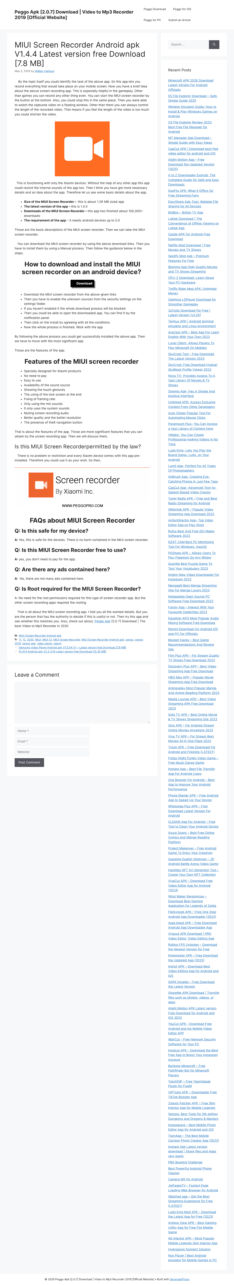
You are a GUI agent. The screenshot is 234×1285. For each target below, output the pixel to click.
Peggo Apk (102, 621)
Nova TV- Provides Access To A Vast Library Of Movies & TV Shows (191, 380)
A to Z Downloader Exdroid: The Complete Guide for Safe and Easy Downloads (193, 179)
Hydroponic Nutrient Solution (189, 1249)
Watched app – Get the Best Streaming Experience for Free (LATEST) (190, 1201)
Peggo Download (155, 9)
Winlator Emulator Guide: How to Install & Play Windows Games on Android (192, 111)
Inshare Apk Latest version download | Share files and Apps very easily (192, 1151)
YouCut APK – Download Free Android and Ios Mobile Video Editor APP (190, 1028)
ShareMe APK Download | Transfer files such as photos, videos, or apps (193, 997)
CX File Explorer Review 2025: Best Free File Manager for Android (190, 127)
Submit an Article (179, 20)
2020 (30, 639)
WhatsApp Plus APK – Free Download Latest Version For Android (189, 810)
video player (44, 643)
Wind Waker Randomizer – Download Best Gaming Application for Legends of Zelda (192, 901)
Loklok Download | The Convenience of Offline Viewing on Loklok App (193, 223)
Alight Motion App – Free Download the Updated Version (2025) (191, 164)
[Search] (214, 44)
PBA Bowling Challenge (185, 1162)
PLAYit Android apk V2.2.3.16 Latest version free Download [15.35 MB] (62, 651)
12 (24, 639)
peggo (130, 639)
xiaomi (57, 643)
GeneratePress (179, 1279)
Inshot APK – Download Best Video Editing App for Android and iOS (193, 971)
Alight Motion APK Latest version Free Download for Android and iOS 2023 (192, 1012)
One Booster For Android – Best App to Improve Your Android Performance (191, 784)
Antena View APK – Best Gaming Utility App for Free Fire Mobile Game (192, 1227)
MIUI (38, 639)
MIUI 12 (47, 639)
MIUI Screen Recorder (66, 639)
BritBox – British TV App (185, 212)
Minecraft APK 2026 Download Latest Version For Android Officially (191, 85)
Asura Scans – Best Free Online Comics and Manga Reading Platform (191, 837)
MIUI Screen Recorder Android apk (40, 635)
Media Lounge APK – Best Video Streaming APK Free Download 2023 (192, 703)
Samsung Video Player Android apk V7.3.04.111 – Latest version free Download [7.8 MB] (72, 647)
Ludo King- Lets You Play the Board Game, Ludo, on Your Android (189, 455)
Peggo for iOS (182, 9)
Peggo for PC (152, 20)
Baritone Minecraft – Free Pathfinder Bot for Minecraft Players (188, 1070)
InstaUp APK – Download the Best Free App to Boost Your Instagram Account (193, 1055)
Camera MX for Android (185, 1179)
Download (84, 283)
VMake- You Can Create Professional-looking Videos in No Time (193, 439)
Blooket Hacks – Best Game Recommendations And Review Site (191, 644)
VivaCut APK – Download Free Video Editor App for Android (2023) (190, 885)
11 (20, 639)
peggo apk (29, 643)
